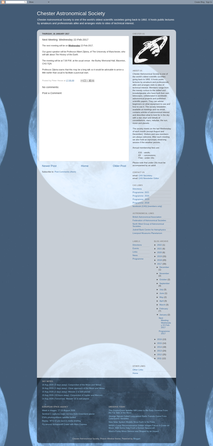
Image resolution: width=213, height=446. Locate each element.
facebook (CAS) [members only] (147, 206)
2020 (159, 252)
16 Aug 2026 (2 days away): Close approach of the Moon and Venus (73, 388)
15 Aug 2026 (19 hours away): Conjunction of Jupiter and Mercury (72, 395)
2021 (159, 249)
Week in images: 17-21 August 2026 (58, 410)
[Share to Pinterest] (93, 80)
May (162, 297)
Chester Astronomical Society (71, 13)
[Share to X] (87, 80)
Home (85, 165)
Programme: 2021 (141, 192)
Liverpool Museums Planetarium (147, 233)
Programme (138, 259)
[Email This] (82, 80)
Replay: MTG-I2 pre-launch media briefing (61, 421)
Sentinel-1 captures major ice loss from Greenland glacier (68, 414)
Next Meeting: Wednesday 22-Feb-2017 (165, 323)
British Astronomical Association (147, 217)
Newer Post (49, 165)
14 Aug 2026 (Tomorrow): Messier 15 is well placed (65, 399)
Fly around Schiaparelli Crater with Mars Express (64, 424)
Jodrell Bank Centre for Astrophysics (149, 230)
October (164, 279)
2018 (159, 260)
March (163, 305)
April (162, 301)
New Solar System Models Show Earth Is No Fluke (132, 422)
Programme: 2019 (141, 199)
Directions (137, 189)
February (164, 309)
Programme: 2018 (141, 203)
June (162, 293)
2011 (159, 358)
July (162, 289)
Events (136, 248)
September (165, 283)
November (164, 273)
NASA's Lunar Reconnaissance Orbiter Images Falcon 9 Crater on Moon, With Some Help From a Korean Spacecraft (139, 426)
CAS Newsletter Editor (149, 178)
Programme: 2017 (164, 332)
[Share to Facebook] (90, 80)
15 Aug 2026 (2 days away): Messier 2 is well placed (66, 392)
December (164, 267)
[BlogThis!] (84, 80)
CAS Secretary (145, 175)
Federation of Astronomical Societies (149, 220)
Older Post (119, 165)
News (135, 255)
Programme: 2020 (141, 196)
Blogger (136, 439)
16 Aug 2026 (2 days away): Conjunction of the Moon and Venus (71, 385)
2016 (159, 339)
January (164, 315)
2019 (159, 256)
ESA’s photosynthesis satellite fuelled (59, 417)
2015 (159, 343)
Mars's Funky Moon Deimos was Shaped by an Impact (134, 431)
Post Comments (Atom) (65, 172)
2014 (159, 347)
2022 (159, 245)
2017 (159, 264)
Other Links (138, 370)
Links (135, 252)
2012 (159, 354)
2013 (159, 351)
